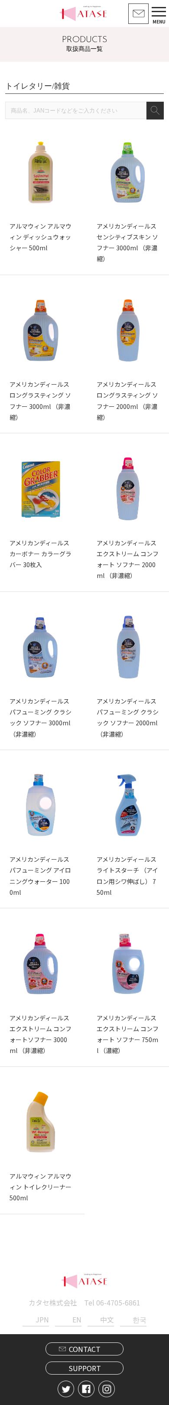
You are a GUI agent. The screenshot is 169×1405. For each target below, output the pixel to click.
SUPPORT (84, 1368)
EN (76, 1319)
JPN (42, 1319)
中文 (107, 1319)
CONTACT (85, 1349)
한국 (139, 1319)
